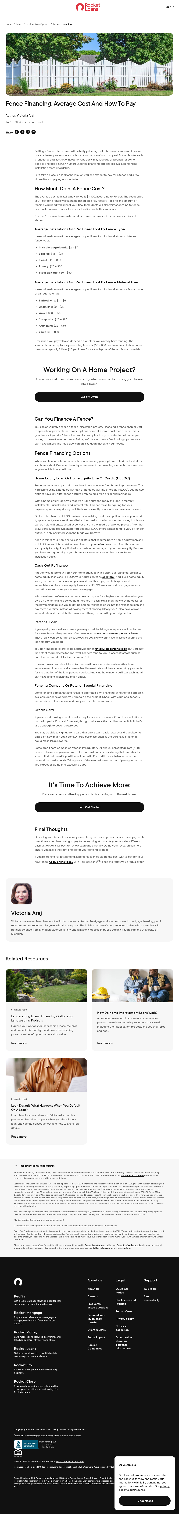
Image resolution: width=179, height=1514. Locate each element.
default (101, 544)
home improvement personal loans (116, 633)
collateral (108, 577)
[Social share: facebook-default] (17, 132)
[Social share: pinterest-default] (33, 132)
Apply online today (61, 862)
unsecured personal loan (111, 649)
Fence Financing (62, 24)
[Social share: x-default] (22, 132)
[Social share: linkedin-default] (28, 132)
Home (9, 24)
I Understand (144, 1501)
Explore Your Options (37, 24)
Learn (19, 24)
